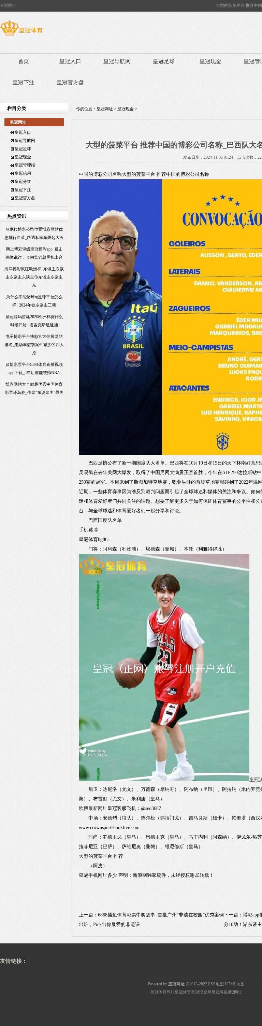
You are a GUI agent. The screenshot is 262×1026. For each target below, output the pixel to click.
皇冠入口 (70, 61)
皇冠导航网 (117, 61)
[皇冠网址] (21, 35)
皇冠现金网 (201, 992)
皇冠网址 (105, 108)
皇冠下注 (23, 82)
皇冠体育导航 (162, 992)
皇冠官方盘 (70, 82)
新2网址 (235, 992)
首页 (23, 61)
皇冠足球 (164, 61)
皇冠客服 (220, 992)
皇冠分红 (23, 181)
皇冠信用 (23, 173)
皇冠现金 (210, 61)
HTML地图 (235, 984)
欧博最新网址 (93, 808)
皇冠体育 (183, 992)
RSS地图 (216, 984)
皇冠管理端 (25, 165)
